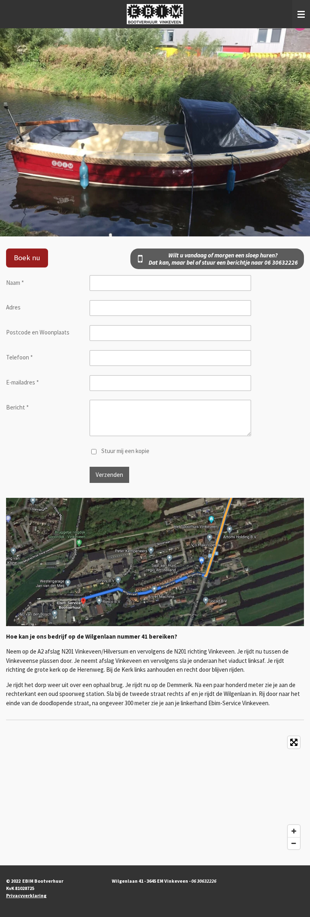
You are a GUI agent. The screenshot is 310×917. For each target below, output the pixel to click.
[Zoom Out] (294, 843)
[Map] (155, 792)
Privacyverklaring (26, 895)
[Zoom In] (294, 831)
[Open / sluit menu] (301, 14)
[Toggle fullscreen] (294, 742)
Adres (13, 307)
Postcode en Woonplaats (37, 332)
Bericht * (17, 407)
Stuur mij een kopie (125, 451)
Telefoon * (19, 357)
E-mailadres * (22, 382)
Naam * (15, 282)
